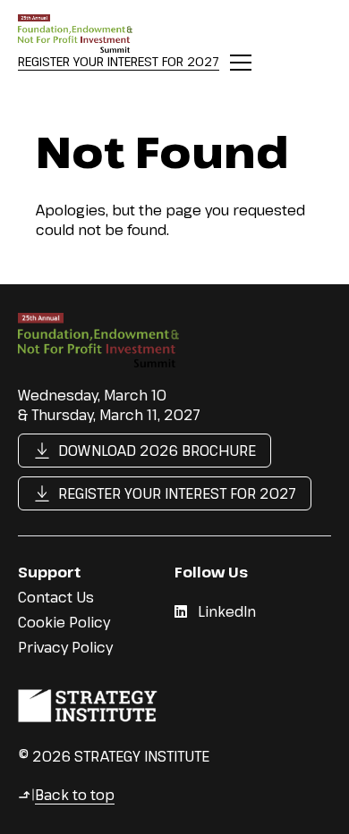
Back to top (66, 795)
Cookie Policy (64, 622)
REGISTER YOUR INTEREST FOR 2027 (118, 61)
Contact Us (56, 597)
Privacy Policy (65, 647)
